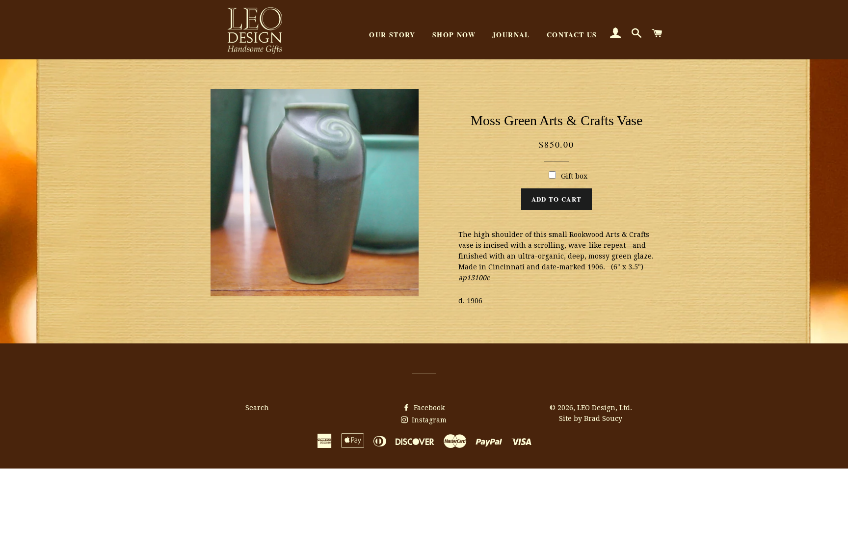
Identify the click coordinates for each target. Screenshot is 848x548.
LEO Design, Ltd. (604, 408)
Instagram (428, 420)
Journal (511, 34)
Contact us (572, 34)
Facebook (428, 408)
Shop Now (454, 34)
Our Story (392, 34)
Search (257, 408)
